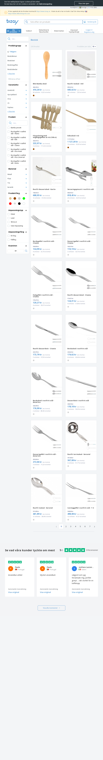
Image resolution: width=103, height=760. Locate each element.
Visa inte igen (84, 3)
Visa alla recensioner (50, 608)
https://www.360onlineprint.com (19, 13)
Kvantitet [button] (12, 245)
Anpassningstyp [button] (15, 210)
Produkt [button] (12, 117)
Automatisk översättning (17, 589)
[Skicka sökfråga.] (9, 38)
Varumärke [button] (13, 85)
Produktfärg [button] (14, 193)
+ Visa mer (11, 73)
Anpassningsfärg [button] (16, 232)
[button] (18, 90)
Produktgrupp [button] (14, 45)
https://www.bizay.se (43, 11)
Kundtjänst (74, 7)
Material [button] (12, 169)
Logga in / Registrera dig (89, 31)
